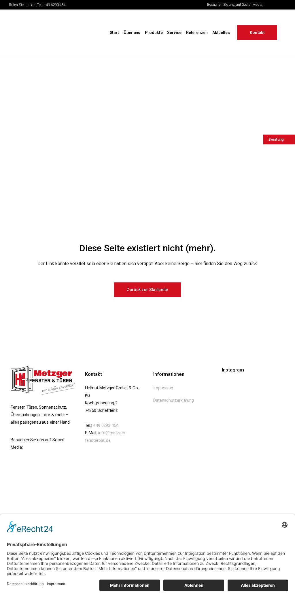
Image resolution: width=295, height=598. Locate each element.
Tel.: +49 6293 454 (51, 5)
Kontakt (257, 32)
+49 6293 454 (105, 425)
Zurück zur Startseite (147, 289)
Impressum (164, 388)
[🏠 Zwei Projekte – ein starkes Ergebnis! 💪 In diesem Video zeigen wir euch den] (249, 467)
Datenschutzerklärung (173, 400)
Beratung (274, 139)
